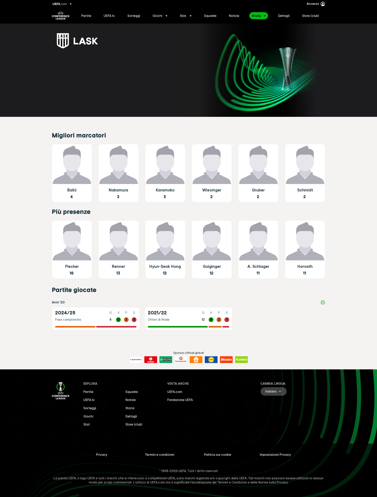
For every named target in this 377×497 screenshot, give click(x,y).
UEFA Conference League (60, 16)
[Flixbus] (241, 359)
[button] (160, 15)
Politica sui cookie (217, 454)
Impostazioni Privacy (275, 454)
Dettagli (131, 416)
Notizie (130, 400)
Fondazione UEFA (180, 400)
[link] (86, 15)
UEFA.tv (89, 400)
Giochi (88, 416)
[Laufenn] (135, 359)
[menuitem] (87, 15)
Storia (129, 408)
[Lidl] (211, 359)
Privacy (101, 454)
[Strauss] (150, 359)
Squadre (131, 392)
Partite (88, 392)
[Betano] (226, 359)
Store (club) (133, 424)
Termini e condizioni (159, 454)
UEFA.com (174, 392)
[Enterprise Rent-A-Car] (165, 359)
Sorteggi (89, 408)
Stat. (86, 424)
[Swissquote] (181, 359)
